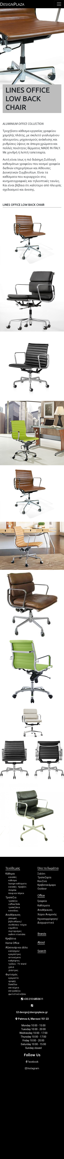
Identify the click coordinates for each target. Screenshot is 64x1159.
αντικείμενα (14, 957)
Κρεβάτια (11, 938)
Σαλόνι (41, 873)
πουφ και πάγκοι (16, 893)
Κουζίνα (42, 881)
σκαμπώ (12, 890)
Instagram (33, 1068)
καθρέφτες (14, 960)
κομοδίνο (13, 928)
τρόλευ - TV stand (17, 964)
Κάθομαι (10, 873)
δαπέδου (12, 984)
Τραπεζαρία (44, 877)
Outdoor (42, 888)
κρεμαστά (13, 978)
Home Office (12, 943)
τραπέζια (12, 901)
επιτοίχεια (13, 987)
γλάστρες (13, 970)
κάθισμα (12, 880)
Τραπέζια (11, 897)
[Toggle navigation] (59, 4)
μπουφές (12, 918)
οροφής (12, 981)
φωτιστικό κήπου (17, 994)
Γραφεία (42, 901)
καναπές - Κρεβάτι (17, 887)
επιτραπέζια (14, 991)
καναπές (12, 877)
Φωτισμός (12, 974)
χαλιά (11, 967)
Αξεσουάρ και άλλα (17, 947)
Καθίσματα (44, 905)
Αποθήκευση (13, 914)
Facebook (32, 1061)
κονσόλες (13, 910)
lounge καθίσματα (17, 883)
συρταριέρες (15, 931)
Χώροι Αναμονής (47, 914)
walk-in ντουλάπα (16, 934)
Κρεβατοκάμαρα (47, 884)
